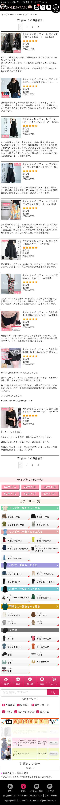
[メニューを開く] (56, 7)
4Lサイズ (50, 486)
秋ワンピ (44, 711)
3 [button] (32, 27)
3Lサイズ (30, 486)
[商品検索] (53, 692)
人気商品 (10, 705)
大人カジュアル (26, 711)
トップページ (8, 14)
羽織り (9, 711)
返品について (36, 795)
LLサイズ (10, 486)
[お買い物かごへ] (43, 7)
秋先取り (25, 705)
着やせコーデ (42, 705)
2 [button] (26, 27)
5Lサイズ (10, 493)
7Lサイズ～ (49, 493)
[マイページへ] (49, 7)
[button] (38, 27)
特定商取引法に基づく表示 (15, 795)
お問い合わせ (50, 795)
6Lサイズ (30, 493)
